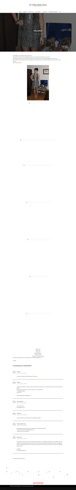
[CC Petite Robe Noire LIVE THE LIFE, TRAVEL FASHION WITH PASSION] (38, 5)
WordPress (18, 488)
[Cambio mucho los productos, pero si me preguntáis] (54, 476)
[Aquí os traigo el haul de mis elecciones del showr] (65, 476)
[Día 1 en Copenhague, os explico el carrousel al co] (33, 476)
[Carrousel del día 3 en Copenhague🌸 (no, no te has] (11, 476)
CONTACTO (45, 11)
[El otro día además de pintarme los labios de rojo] (43, 476)
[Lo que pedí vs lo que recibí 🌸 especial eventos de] (22, 476)
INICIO (20, 11)
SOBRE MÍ (25, 11)
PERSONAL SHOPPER (53, 11)
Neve (7, 488)
